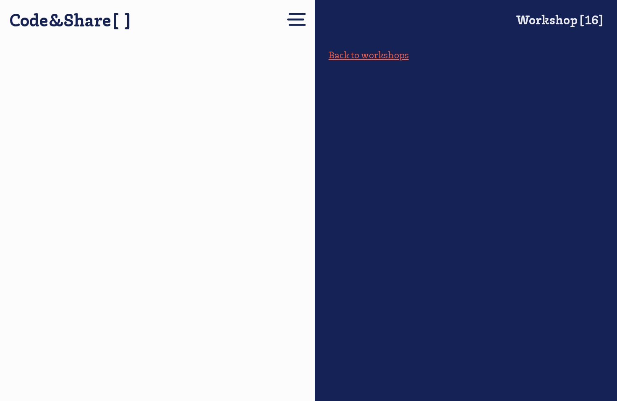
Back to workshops (369, 55)
